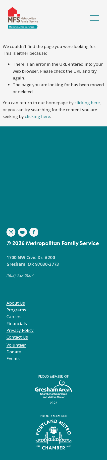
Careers (13, 316)
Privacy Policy (20, 330)
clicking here (87, 102)
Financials (16, 323)
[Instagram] (10, 232)
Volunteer (16, 345)
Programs (16, 310)
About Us (15, 303)
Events (13, 358)
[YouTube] (22, 232)
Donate (13, 352)
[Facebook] (33, 232)
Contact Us (17, 337)
